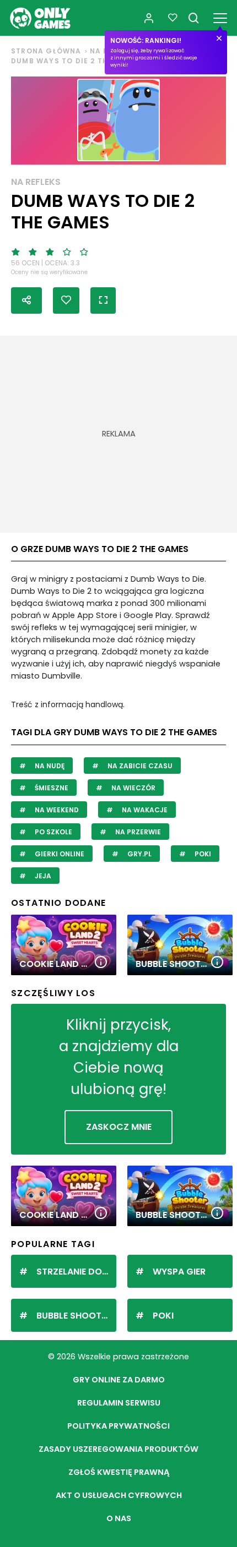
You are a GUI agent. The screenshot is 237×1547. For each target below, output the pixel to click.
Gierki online (58, 854)
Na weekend (56, 810)
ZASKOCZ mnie (119, 1126)
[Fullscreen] (103, 300)
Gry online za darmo (119, 1379)
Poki (202, 854)
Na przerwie (137, 832)
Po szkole (52, 832)
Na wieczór (132, 787)
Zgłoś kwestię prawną (118, 1472)
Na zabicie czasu (139, 765)
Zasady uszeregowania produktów (118, 1449)
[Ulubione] (172, 18)
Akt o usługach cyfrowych (119, 1495)
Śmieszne (50, 787)
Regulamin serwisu (118, 1402)
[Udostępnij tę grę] (26, 300)
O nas (118, 1518)
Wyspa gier (179, 1271)
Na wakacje (144, 810)
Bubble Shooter (73, 1315)
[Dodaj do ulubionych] (66, 300)
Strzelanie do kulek (76, 1271)
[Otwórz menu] (220, 16)
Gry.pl (139, 854)
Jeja (42, 876)
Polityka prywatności (118, 1425)
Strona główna (46, 51)
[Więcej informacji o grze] (101, 963)
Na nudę (48, 765)
